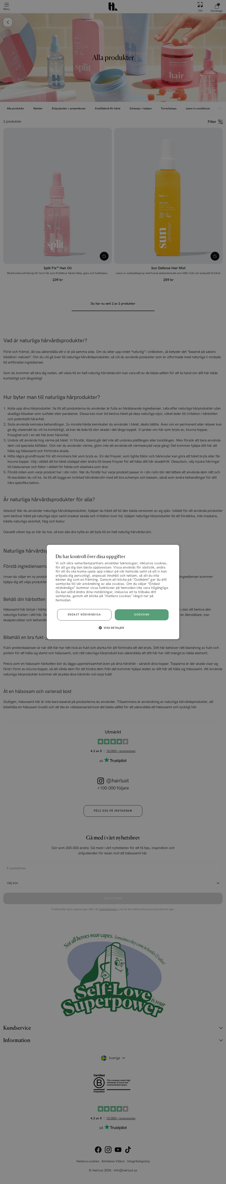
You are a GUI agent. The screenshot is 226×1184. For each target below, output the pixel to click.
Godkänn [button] (141, 614)
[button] (113, 627)
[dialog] (113, 592)
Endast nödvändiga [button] (84, 614)
